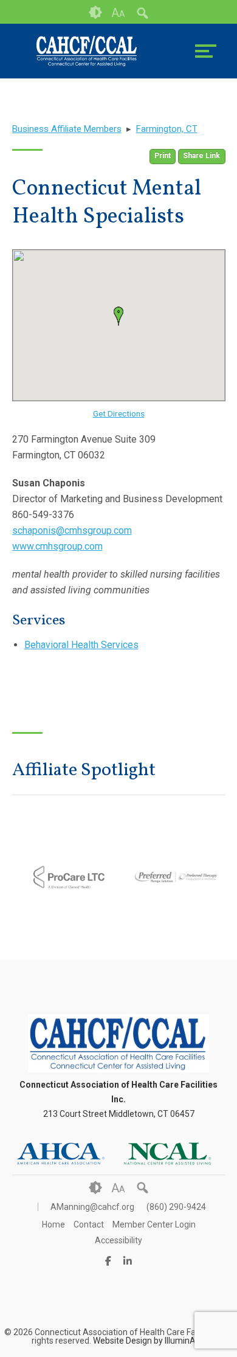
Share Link (201, 155)
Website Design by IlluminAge (149, 1340)
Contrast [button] (95, 13)
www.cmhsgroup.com (57, 546)
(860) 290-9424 (176, 1207)
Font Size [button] (118, 12)
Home (53, 1224)
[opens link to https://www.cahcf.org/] (86, 51)
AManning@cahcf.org (92, 1207)
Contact (89, 1224)
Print (162, 155)
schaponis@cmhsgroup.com (72, 530)
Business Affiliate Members (67, 128)
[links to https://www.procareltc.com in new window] (65, 905)
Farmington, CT (166, 128)
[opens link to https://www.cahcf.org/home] (118, 1069)
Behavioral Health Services (81, 645)
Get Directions (119, 413)
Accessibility (118, 1240)
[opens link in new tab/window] (60, 1154)
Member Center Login (154, 1224)
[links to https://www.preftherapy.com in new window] (172, 914)
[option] (65, 877)
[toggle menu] (205, 51)
